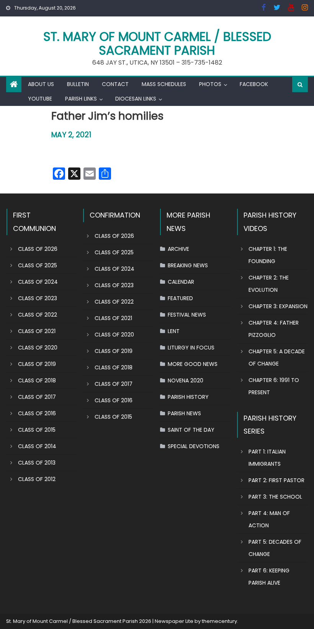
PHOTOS (210, 84)
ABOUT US (41, 84)
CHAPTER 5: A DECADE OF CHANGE (277, 357)
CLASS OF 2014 (37, 446)
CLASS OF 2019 (37, 364)
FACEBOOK (254, 84)
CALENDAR (181, 282)
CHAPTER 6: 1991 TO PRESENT (274, 386)
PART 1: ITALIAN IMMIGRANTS (267, 458)
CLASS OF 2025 (37, 265)
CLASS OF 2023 (37, 298)
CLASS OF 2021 (37, 331)
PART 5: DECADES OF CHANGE (275, 548)
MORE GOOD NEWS (193, 364)
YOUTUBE (40, 98)
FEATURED (180, 298)
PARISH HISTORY (188, 397)
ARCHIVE (178, 249)
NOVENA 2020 (185, 380)
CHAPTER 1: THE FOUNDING (268, 255)
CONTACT (115, 84)
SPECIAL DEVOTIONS (193, 446)
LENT (174, 331)
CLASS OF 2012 (37, 479)
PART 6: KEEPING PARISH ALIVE (269, 577)
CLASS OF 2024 (38, 282)
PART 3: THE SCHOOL (275, 497)
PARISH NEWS (184, 413)
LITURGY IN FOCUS (191, 347)
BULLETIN (78, 84)
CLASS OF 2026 (37, 249)
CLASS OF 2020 (37, 347)
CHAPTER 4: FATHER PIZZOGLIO (274, 329)
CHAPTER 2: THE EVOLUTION (269, 284)
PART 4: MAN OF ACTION (269, 519)
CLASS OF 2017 (37, 397)
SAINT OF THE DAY (191, 430)
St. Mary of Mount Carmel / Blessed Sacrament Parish (157, 43)
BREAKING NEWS (188, 265)
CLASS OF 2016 (37, 413)
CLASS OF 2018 (37, 380)
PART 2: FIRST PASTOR (276, 480)
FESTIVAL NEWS (187, 315)
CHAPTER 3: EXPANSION (278, 306)
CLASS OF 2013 (37, 462)
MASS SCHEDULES (164, 84)
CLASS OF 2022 (37, 315)
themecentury (219, 621)
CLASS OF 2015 (37, 430)
